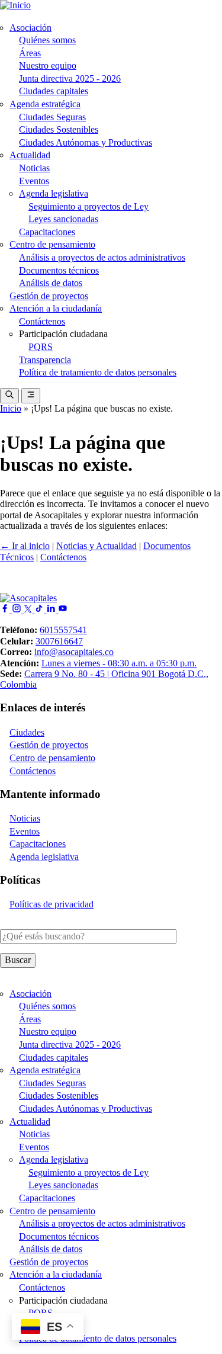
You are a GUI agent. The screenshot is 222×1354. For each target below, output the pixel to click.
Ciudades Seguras (52, 117)
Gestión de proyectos (48, 296)
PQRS (40, 347)
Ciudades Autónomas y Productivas (85, 142)
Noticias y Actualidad (96, 546)
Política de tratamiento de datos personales (97, 372)
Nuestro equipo (47, 65)
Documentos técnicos (59, 270)
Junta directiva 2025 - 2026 (70, 78)
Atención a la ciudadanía (55, 308)
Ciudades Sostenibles (58, 129)
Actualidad (29, 155)
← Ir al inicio (25, 546)
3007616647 (59, 641)
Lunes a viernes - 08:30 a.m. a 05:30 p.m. (119, 663)
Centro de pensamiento (52, 244)
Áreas (30, 53)
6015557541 (63, 630)
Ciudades (26, 732)
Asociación (30, 28)
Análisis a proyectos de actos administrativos (102, 257)
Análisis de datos (50, 283)
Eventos (34, 181)
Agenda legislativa (53, 193)
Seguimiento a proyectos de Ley (88, 206)
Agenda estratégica (45, 104)
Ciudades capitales (53, 91)
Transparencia (45, 360)
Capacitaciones (47, 232)
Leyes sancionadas (63, 219)
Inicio (10, 408)
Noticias (34, 168)
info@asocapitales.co (74, 652)
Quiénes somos (47, 40)
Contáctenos (42, 321)
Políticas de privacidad (51, 904)
